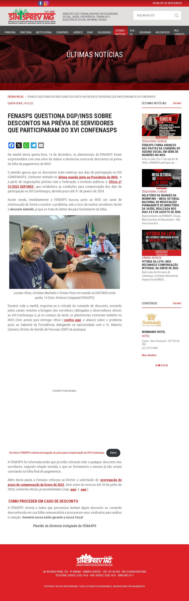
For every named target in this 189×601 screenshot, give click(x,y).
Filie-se (132, 32)
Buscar (176, 15)
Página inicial (16, 96)
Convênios (62, 32)
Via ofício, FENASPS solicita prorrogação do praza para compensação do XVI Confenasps (56, 452)
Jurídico (78, 32)
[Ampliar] (115, 220)
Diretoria (26, 32)
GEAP (90, 32)
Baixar (113, 452)
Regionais (145, 32)
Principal (10, 32)
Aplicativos (163, 32)
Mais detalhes (149, 355)
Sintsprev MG (33, 15)
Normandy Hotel (153, 332)
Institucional (44, 32)
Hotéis (146, 336)
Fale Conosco (179, 32)
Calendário (104, 32)
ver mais (177, 103)
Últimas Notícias (121, 32)
